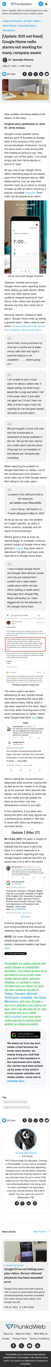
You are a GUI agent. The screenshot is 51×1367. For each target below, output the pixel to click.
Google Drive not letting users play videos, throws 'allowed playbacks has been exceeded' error (24, 1275)
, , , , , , (25, 997)
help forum (35, 330)
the (6, 330)
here (6, 948)
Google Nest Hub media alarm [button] (15, 1102)
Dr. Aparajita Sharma (20, 59)
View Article (39, 1231)
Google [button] (28, 20)
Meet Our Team (23, 1333)
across (41, 326)
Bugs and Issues (15, 1265)
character (30, 192)
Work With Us (41, 1333)
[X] (21, 1345)
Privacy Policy (19, 1338)
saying (19, 548)
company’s (15, 330)
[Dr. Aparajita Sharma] (25, 1139)
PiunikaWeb (14, 1016)
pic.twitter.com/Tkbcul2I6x (25, 503)
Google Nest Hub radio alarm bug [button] (17, 1107)
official (25, 330)
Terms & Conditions (39, 1338)
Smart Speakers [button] (26, 25)
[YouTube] (29, 1345)
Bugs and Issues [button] (13, 20)
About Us (8, 1333)
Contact (6, 1338)
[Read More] (25, 1251)
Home (5, 10)
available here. (16, 1081)
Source (25, 916)
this (35, 326)
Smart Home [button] (9, 25)
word (30, 326)
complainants (18, 326)
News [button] (37, 20)
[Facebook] (13, 1345)
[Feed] (37, 1345)
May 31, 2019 (37, 513)
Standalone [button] (9, 30)
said (34, 717)
